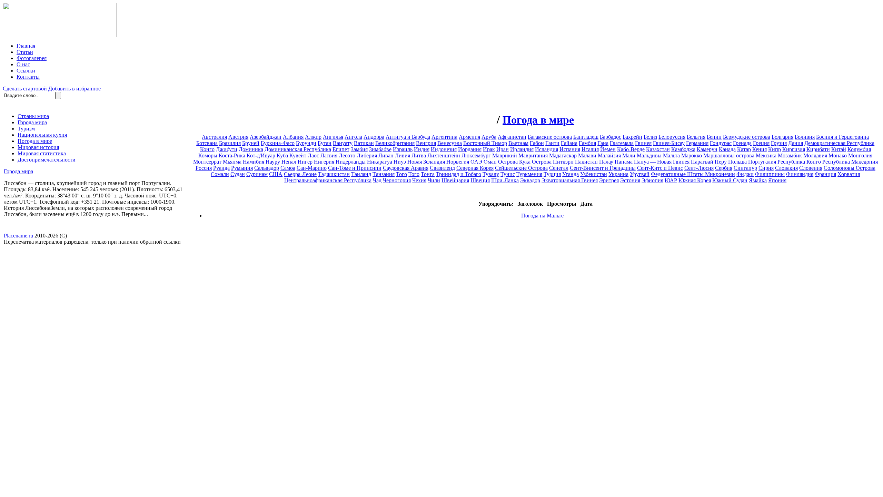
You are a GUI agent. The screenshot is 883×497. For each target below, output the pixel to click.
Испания (569, 149)
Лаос (313, 155)
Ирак (489, 149)
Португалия (762, 162)
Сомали (220, 174)
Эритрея (609, 180)
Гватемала (622, 143)
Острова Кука (514, 162)
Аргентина (444, 137)
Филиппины (770, 174)
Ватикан (364, 143)
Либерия (367, 155)
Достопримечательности (47, 160)
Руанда (221, 168)
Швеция (480, 180)
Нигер (305, 162)
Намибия (253, 162)
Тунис (507, 174)
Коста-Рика (232, 155)
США (275, 174)
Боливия (805, 137)
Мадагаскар (563, 155)
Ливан (386, 155)
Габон (537, 143)
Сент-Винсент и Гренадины (603, 168)
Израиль (403, 149)
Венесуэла (449, 143)
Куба (282, 155)
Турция (552, 174)
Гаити (552, 143)
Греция (761, 143)
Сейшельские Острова (521, 168)
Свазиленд (442, 168)
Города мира (32, 122)
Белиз (650, 137)
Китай (838, 149)
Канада (727, 149)
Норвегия (457, 162)
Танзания (384, 174)
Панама (624, 162)
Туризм (26, 128)
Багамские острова (550, 137)
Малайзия (609, 155)
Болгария (782, 137)
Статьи (25, 52)
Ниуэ (400, 162)
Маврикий (504, 155)
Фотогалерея (32, 58)
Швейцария (455, 180)
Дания (795, 143)
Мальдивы (649, 155)
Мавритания (533, 155)
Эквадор (530, 180)
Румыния (242, 168)
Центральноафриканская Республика (327, 180)
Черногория (397, 180)
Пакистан (586, 162)
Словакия (786, 168)
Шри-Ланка (505, 180)
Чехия (419, 180)
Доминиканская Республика (298, 149)
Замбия (359, 149)
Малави (587, 155)
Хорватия (848, 174)
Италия (590, 149)
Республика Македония (850, 162)
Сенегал (558, 168)
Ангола (353, 137)
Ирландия (522, 149)
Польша (737, 162)
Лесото (347, 155)
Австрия (238, 137)
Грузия (779, 143)
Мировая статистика (42, 153)
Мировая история (38, 147)
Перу (721, 162)
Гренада (742, 143)
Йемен (608, 149)
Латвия (328, 155)
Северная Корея (475, 168)
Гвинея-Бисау (669, 143)
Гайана (569, 143)
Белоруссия (671, 137)
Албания (293, 137)
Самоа (287, 168)
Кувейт (297, 155)
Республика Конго (799, 162)
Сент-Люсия (699, 168)
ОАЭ (476, 162)
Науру (273, 162)
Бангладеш (585, 137)
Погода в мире (35, 141)
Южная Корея (694, 180)
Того (401, 174)
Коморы (207, 155)
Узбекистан (593, 174)
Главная (26, 46)
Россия (204, 168)
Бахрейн (632, 137)
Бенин (714, 137)
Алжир (313, 137)
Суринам (257, 174)
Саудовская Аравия (405, 168)
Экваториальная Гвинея (570, 180)
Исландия (546, 149)
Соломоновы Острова (849, 168)
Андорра (374, 137)
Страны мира (33, 116)
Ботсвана (207, 143)
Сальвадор (266, 168)
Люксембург (476, 155)
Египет (341, 149)
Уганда (570, 174)
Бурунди (306, 143)
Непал (288, 162)
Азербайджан (265, 137)
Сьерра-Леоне (300, 174)
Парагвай (702, 162)
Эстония (630, 180)
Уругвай (639, 174)
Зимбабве (380, 149)
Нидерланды (351, 162)
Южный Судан (729, 180)
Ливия (402, 155)
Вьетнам (518, 143)
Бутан (324, 143)
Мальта (671, 155)
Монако (838, 155)
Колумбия (859, 149)
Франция (825, 174)
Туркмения (529, 174)
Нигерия (324, 162)
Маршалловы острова (728, 155)
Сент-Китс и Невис (660, 168)
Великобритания (395, 143)
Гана (602, 143)
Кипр (774, 149)
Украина (618, 174)
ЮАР (671, 180)
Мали (628, 155)
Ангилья (333, 137)
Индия (421, 149)
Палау (606, 162)
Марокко (691, 155)
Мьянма (232, 162)
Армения (469, 137)
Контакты (28, 77)
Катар (744, 149)
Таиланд (361, 174)
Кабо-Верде (631, 149)
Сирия (766, 168)
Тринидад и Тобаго (458, 174)
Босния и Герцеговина (842, 137)
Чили (434, 180)
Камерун (707, 149)
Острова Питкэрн (553, 162)
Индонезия (444, 149)
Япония (777, 180)
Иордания (470, 149)
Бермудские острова (746, 137)
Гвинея (643, 143)
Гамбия (587, 143)
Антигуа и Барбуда (408, 137)
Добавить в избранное (74, 88)
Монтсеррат (207, 162)
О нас (23, 64)
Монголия (860, 155)
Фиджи (745, 174)
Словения (810, 168)
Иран (502, 149)
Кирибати (818, 149)
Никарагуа (379, 162)
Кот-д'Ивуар (261, 155)
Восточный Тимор (485, 143)
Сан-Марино (312, 168)
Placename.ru (18, 235)
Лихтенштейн (443, 155)
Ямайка (758, 180)
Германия (697, 143)
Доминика (251, 149)
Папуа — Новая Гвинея (661, 162)
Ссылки (26, 71)
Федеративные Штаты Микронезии (693, 174)
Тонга (428, 174)
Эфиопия (652, 180)
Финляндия (799, 174)
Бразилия (230, 143)
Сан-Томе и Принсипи (354, 168)
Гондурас (721, 143)
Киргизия (793, 149)
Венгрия (426, 143)
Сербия (723, 168)
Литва (418, 155)
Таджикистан (334, 174)
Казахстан (658, 149)
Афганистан (512, 137)
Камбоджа (683, 149)
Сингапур (745, 168)
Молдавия (815, 155)
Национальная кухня (42, 135)
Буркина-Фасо (278, 143)
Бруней (250, 143)
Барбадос (610, 137)
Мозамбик (790, 155)
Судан (237, 174)
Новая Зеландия (426, 162)
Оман (490, 162)
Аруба (489, 137)
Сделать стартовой (25, 88)
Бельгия (696, 137)
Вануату (343, 143)
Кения (759, 149)
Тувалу (491, 174)
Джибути (226, 149)
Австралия (214, 137)
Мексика (766, 155)
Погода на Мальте (542, 215)
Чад (377, 180)
